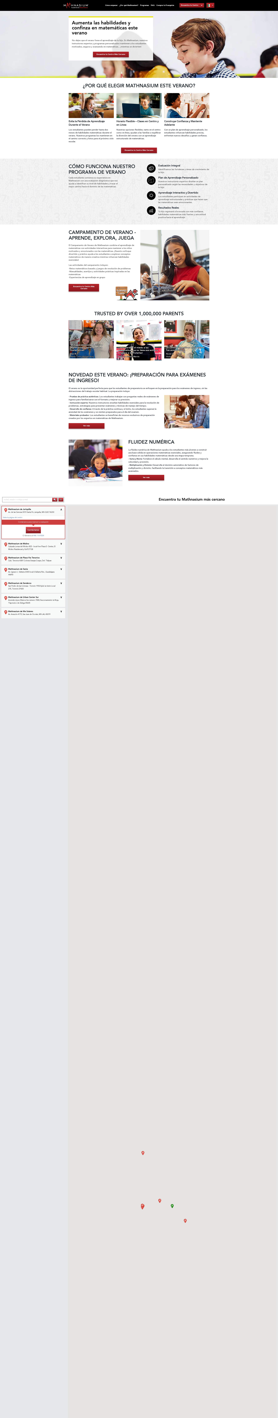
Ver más (86, 426)
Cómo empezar (111, 5)
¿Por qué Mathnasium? (128, 5)
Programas (144, 5)
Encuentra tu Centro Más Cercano (111, 54)
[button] (172, 1206)
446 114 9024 (38, 536)
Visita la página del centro (12, 517)
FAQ (153, 5)
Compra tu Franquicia (165, 5)
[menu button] (210, 5)
